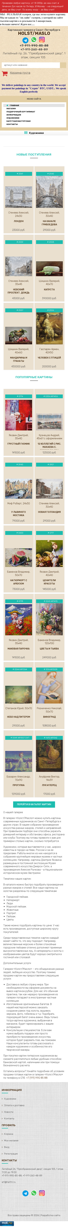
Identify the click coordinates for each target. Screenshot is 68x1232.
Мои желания (11, 1140)
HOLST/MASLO (34, 33)
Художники (36, 132)
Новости (8, 1112)
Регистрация (11, 1154)
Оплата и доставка (14, 1105)
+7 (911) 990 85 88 (36, 1077)
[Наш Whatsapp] (34, 41)
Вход (6, 1147)
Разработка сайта (50, 1215)
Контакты (9, 1118)
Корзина (8, 1134)
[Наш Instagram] (42, 41)
